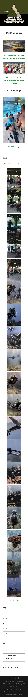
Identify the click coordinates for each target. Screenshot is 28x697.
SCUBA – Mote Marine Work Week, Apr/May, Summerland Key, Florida (14, 80)
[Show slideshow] (14, 600)
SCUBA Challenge (14, 147)
